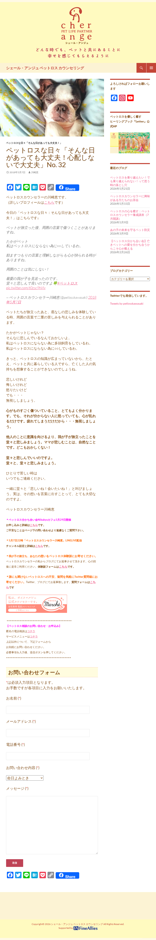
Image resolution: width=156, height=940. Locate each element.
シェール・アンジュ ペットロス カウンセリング (45, 68)
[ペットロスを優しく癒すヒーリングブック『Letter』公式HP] (130, 142)
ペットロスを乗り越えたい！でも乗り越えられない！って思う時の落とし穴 (130, 181)
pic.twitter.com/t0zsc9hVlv (26, 288)
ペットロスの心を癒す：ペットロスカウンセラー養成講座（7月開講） (130, 214)
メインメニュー (151, 68)
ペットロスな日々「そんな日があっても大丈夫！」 (34, 142)
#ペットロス (67, 283)
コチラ (31, 631)
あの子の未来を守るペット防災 (130, 229)
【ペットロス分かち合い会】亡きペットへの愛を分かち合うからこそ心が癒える (130, 244)
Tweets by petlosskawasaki (126, 303)
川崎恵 (34, 172)
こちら (49, 202)
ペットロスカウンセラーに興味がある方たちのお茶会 (130, 198)
